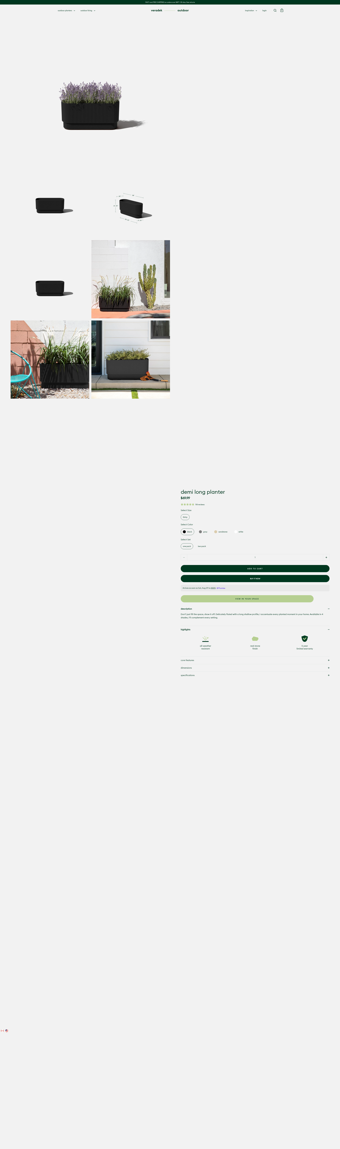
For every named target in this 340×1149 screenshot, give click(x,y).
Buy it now (255, 578)
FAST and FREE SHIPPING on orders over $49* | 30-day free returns (170, 2)
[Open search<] (275, 10)
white (241, 532)
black (189, 532)
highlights (185, 629)
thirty (185, 517)
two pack (202, 546)
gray (205, 532)
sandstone (222, 532)
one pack (187, 546)
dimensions (186, 667)
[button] (193, 504)
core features (187, 660)
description (186, 608)
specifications (188, 675)
